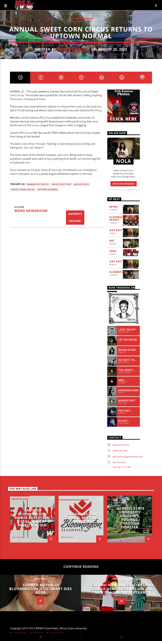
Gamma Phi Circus (38, 184)
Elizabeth (116, 272)
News (89, 21)
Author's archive (75, 217)
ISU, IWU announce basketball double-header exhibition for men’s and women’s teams (122, 588)
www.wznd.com (121, 444)
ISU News (114, 499)
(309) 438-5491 (120, 450)
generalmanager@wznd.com (128, 456)
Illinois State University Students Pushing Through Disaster (130, 518)
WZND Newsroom (73, 49)
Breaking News (20, 499)
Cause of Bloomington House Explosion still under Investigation (32, 518)
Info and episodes (123, 183)
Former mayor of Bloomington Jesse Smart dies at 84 (40, 588)
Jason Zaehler (18, 537)
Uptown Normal (48, 189)
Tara (112, 251)
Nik (111, 240)
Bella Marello (67, 537)
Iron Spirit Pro (61, 184)
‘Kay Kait (115, 230)
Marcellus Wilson (117, 537)
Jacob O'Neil (81, 184)
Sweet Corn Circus (22, 189)
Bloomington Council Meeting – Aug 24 (81, 518)
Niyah (113, 206)
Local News (76, 21)
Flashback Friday (117, 218)
